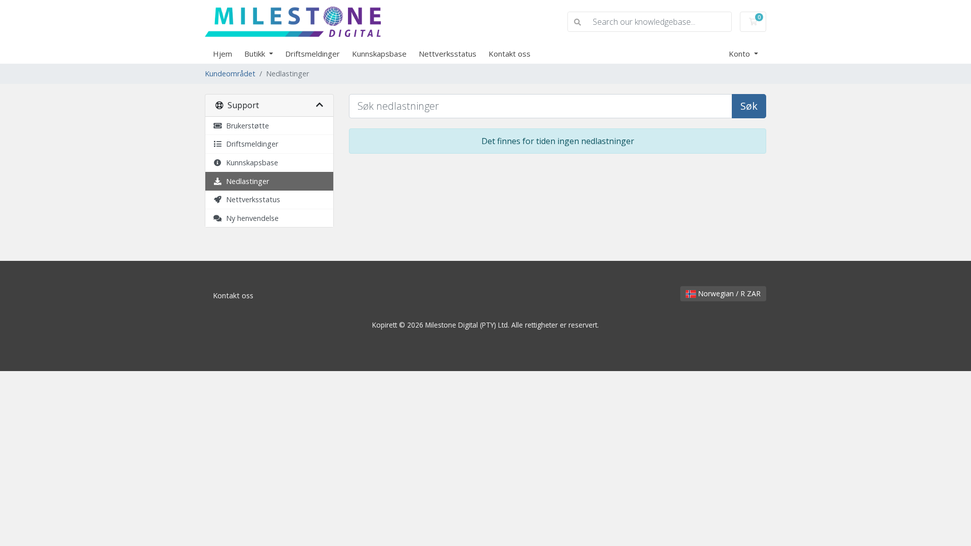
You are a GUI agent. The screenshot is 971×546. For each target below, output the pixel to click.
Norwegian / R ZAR (728, 293)
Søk (749, 106)
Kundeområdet (230, 73)
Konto (740, 54)
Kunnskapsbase (379, 54)
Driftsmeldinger (312, 54)
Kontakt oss (510, 54)
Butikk (255, 54)
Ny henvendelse (250, 218)
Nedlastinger (245, 181)
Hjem (222, 54)
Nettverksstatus (447, 54)
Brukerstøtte (245, 125)
